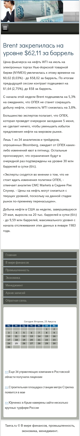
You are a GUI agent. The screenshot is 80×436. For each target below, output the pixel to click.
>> (7, 372)
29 (46, 343)
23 (54, 340)
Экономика (13, 278)
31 (9, 347)
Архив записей (15, 293)
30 (54, 343)
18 (16, 340)
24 (9, 343)
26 (24, 343)
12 (24, 336)
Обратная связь (16, 300)
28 (39, 343)
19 (24, 340)
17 (9, 340)
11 (16, 336)
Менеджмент (14, 285)
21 (39, 340)
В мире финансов (17, 262)
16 (54, 336)
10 (9, 336)
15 (46, 336)
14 (39, 336)
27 (31, 343)
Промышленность (17, 270)
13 (31, 336)
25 (16, 343)
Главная (11, 255)
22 (46, 340)
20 (31, 340)
